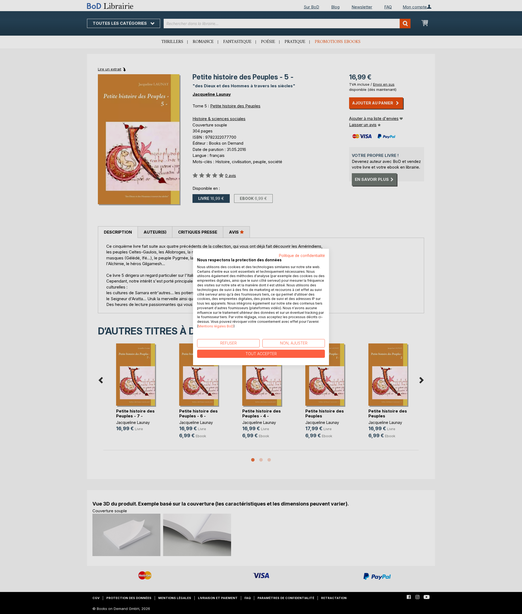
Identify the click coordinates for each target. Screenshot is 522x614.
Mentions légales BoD (216, 326)
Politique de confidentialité (302, 255)
